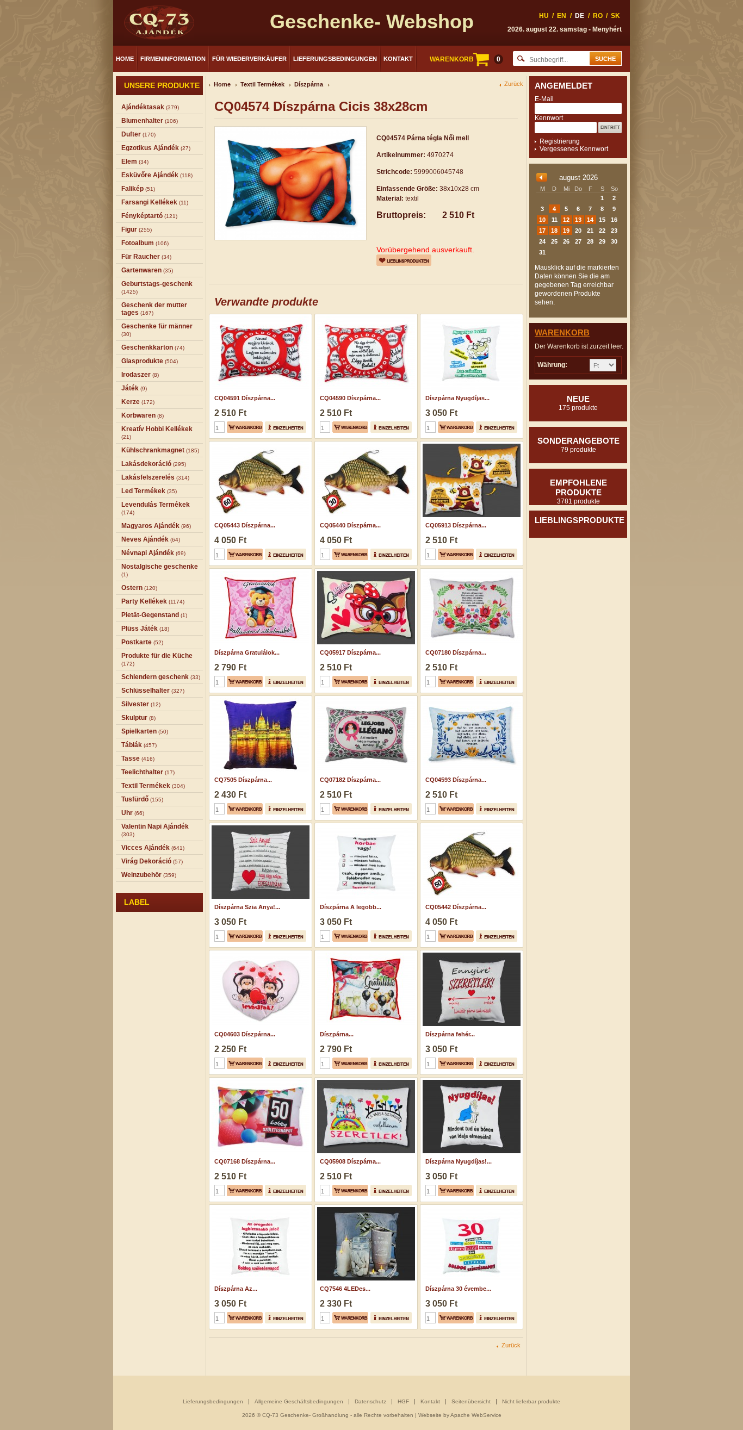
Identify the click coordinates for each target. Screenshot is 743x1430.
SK (615, 16)
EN (561, 16)
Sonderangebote (578, 444)
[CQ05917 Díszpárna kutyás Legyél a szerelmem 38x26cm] (364, 572)
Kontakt (398, 58)
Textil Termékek (262, 84)
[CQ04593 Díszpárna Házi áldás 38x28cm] (470, 699)
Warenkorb (562, 332)
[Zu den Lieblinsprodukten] (403, 260)
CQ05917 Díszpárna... (350, 652)
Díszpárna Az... (235, 1288)
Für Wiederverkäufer (249, 58)
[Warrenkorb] (245, 427)
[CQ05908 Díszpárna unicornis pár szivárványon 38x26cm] (364, 1081)
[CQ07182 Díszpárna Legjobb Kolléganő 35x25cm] (364, 699)
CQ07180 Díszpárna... (455, 652)
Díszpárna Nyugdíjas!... (458, 1161)
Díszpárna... (337, 1034)
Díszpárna (308, 84)
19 (566, 230)
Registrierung (560, 141)
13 (578, 219)
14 (590, 219)
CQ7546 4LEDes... (345, 1288)
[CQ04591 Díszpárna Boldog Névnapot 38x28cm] (259, 317)
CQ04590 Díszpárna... (350, 398)
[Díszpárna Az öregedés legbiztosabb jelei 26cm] (259, 1208)
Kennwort (549, 118)
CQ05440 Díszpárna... (350, 525)
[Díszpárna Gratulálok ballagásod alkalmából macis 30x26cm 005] (259, 572)
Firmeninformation (173, 58)
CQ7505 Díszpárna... (243, 779)
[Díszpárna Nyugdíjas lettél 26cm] (470, 317)
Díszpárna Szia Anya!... (247, 907)
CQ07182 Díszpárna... (350, 779)
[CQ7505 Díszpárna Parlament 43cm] (259, 699)
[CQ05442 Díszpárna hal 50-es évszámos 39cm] (470, 826)
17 (542, 230)
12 (566, 219)
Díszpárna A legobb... (350, 907)
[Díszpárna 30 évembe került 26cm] (470, 1208)
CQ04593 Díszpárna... (455, 779)
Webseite (430, 1415)
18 (554, 230)
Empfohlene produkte (578, 491)
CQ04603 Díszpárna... (244, 1034)
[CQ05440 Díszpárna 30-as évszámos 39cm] (364, 445)
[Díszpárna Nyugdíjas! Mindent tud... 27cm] (470, 1081)
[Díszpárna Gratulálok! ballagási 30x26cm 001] (364, 954)
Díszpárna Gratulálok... (247, 652)
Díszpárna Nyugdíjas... (457, 398)
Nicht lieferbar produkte (531, 1401)
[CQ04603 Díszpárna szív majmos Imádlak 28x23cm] (259, 954)
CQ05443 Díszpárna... (244, 525)
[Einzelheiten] (285, 427)
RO (598, 16)
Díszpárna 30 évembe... (458, 1288)
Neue (578, 403)
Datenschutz (370, 1401)
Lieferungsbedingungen (335, 58)
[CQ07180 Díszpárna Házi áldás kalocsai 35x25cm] (470, 572)
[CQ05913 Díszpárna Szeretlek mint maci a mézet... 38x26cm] (470, 445)
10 (542, 219)
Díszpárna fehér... (450, 1034)
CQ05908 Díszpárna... (350, 1161)
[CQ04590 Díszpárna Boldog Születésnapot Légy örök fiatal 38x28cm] (364, 317)
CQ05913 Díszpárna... (455, 525)
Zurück (513, 84)
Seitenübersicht (471, 1401)
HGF (403, 1401)
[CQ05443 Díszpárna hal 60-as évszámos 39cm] (259, 445)
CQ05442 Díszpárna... (455, 907)
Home (125, 58)
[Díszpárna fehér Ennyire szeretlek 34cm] (470, 954)
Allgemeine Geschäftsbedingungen (299, 1401)
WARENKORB (465, 59)
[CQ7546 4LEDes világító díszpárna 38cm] (364, 1208)
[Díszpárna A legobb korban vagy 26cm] (364, 826)
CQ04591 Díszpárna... (244, 398)
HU (544, 16)
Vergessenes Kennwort (574, 149)
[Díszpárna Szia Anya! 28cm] (259, 826)
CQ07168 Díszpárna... (244, 1161)
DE (579, 16)
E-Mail (544, 99)
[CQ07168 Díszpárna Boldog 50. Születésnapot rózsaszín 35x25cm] (259, 1081)
